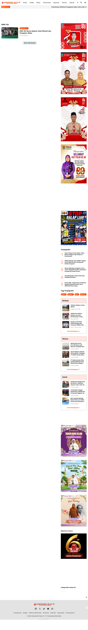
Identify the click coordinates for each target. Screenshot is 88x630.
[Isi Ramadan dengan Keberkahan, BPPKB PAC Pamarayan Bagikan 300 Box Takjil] (65, 392)
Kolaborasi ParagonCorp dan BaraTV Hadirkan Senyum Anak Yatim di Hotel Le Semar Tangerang (78, 383)
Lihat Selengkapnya (73, 331)
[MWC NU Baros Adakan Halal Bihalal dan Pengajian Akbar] (9, 32)
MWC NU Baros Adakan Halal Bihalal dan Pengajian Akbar (35, 32)
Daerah (72, 3)
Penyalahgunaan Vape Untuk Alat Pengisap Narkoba (75, 276)
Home (25, 3)
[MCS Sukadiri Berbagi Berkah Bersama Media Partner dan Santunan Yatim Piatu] (65, 401)
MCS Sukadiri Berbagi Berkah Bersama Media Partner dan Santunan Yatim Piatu (77, 400)
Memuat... (64, 591)
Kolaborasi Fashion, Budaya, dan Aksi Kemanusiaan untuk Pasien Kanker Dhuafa (77, 315)
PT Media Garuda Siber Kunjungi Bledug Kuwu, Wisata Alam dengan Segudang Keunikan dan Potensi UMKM (78, 361)
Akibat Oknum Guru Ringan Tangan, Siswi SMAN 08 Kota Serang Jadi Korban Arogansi (75, 262)
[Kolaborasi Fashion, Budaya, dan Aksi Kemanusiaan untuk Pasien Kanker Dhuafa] (65, 316)
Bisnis (38, 3)
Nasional (56, 3)
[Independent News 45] (10, 2)
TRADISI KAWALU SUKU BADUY (78, 306)
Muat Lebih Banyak (29, 43)
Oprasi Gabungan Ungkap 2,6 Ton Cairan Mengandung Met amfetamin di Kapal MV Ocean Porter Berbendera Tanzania (75, 269)
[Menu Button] (85, 2)
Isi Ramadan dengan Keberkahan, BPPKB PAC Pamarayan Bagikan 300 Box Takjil (78, 391)
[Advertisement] (44, 15)
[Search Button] (81, 2)
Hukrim (64, 3)
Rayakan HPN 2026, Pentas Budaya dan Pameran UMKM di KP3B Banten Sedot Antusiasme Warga (78, 323)
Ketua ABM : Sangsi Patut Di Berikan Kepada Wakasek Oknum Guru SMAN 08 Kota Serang (75, 284)
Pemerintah (47, 3)
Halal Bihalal (24, 28)
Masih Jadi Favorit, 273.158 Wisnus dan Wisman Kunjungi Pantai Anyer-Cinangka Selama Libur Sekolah (78, 345)
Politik (32, 3)
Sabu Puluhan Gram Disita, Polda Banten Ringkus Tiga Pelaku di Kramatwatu (74, 254)
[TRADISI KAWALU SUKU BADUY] (65, 307)
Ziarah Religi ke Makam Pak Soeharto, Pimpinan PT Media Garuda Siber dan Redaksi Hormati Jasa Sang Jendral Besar (78, 353)
